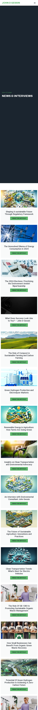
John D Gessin (11, 3)
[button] (34, 3)
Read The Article (19, 218)
